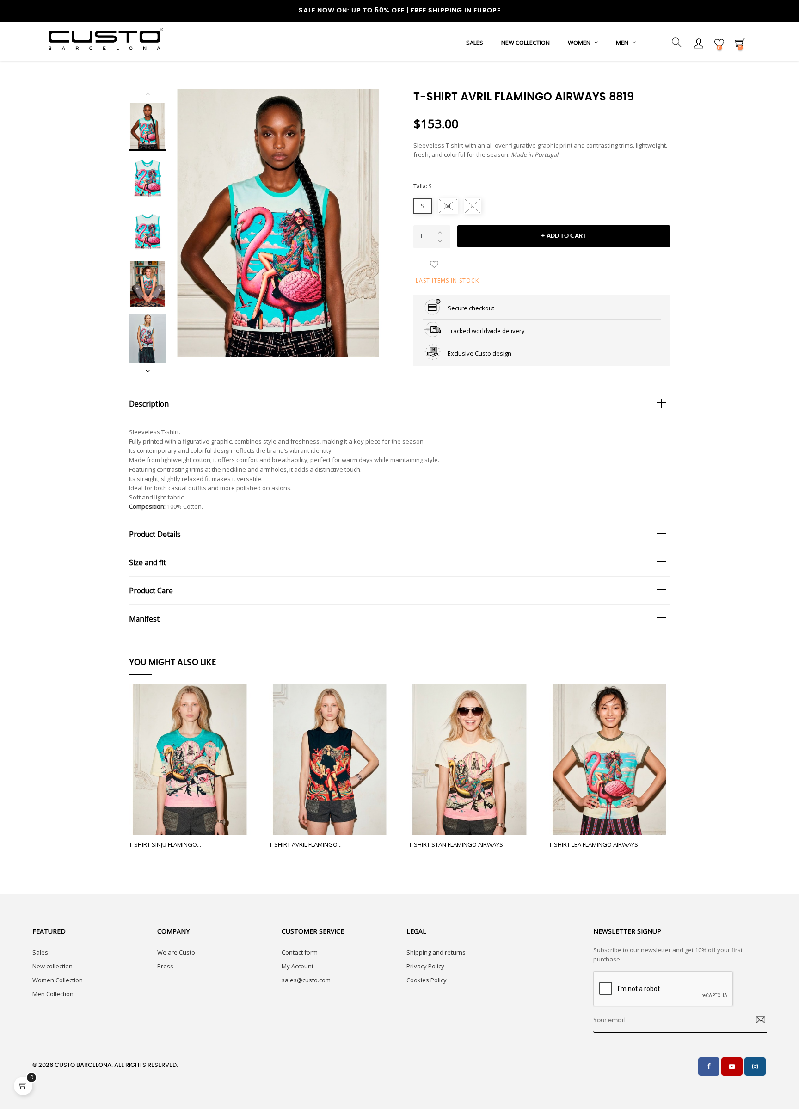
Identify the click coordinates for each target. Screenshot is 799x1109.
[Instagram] (755, 1066)
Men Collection (53, 994)
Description (149, 404)
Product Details (155, 534)
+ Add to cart (563, 236)
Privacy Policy (425, 966)
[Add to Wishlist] (434, 265)
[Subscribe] (757, 1021)
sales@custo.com (306, 980)
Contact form (300, 952)
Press (165, 966)
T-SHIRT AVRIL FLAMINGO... (305, 844)
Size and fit (147, 562)
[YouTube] (732, 1066)
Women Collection (57, 980)
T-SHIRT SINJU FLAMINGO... (165, 844)
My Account (297, 966)
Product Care (151, 590)
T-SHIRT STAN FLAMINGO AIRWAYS (456, 844)
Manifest (144, 619)
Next (147, 371)
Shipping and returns (436, 952)
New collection (52, 966)
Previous (147, 93)
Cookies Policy (426, 980)
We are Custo (176, 952)
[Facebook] (708, 1066)
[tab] (399, 404)
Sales (40, 952)
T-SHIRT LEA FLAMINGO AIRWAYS (593, 844)
